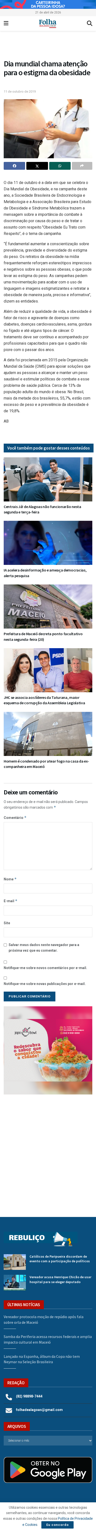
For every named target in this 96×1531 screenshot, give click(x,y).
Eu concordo (57, 1525)
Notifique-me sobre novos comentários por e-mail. (45, 968)
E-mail (10, 901)
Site (7, 923)
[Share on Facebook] (14, 166)
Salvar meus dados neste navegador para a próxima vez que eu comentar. (44, 947)
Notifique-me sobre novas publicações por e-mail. (45, 984)
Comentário (15, 817)
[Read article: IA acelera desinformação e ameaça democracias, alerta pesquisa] (48, 543)
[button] (48, 1050)
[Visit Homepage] (48, 23)
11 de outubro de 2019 (20, 91)
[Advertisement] (48, 1152)
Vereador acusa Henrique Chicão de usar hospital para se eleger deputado (60, 1279)
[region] (48, 4)
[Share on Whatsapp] (60, 166)
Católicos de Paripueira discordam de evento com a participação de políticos (60, 1259)
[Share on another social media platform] (82, 166)
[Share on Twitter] (37, 166)
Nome (10, 879)
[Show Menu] (6, 23)
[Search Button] (89, 23)
